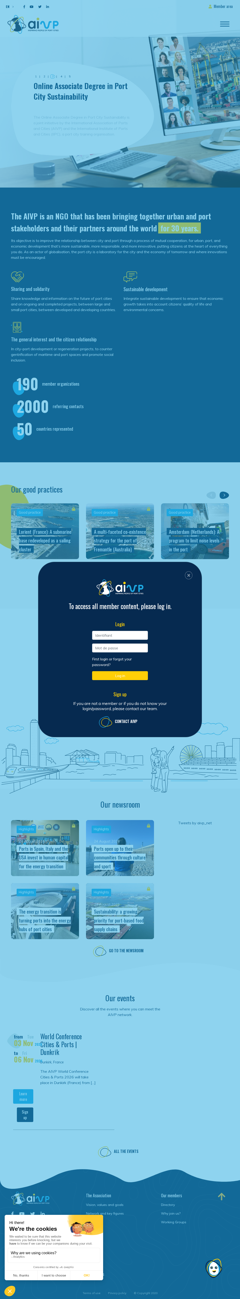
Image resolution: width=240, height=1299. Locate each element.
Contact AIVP (126, 721)
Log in (120, 675)
